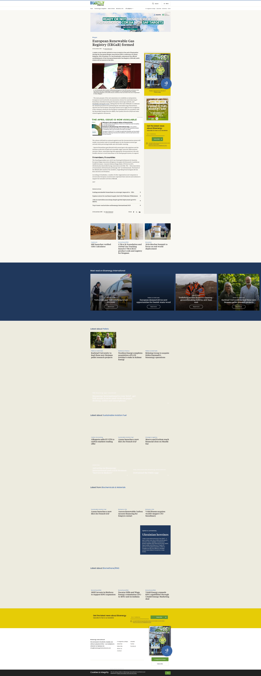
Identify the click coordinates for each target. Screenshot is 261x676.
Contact (119, 650)
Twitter (132, 644)
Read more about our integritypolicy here (158, 145)
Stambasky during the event (100, 103)
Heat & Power (111, 8)
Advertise (164, 8)
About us (119, 648)
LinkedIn (132, 641)
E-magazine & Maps (150, 8)
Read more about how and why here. (127, 673)
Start (91, 8)
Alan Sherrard (108, 48)
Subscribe (158, 8)
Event (169, 8)
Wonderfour (121, 668)
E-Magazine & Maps (160, 659)
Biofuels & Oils (119, 8)
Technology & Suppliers (100, 8)
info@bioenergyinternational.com (100, 648)
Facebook (133, 646)
